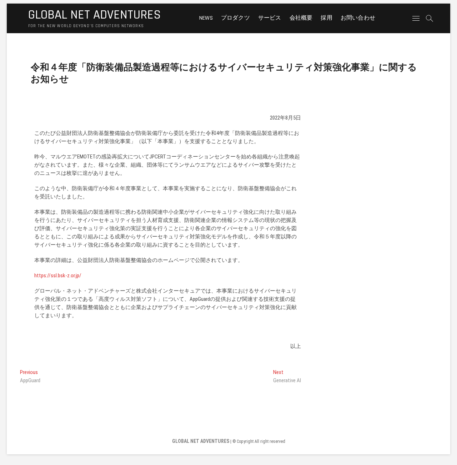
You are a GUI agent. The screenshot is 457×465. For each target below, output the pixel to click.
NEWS (206, 18)
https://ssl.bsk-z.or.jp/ (57, 275)
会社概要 (301, 18)
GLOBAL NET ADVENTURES (94, 15)
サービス (269, 18)
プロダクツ (235, 18)
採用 (326, 18)
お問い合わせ (358, 18)
